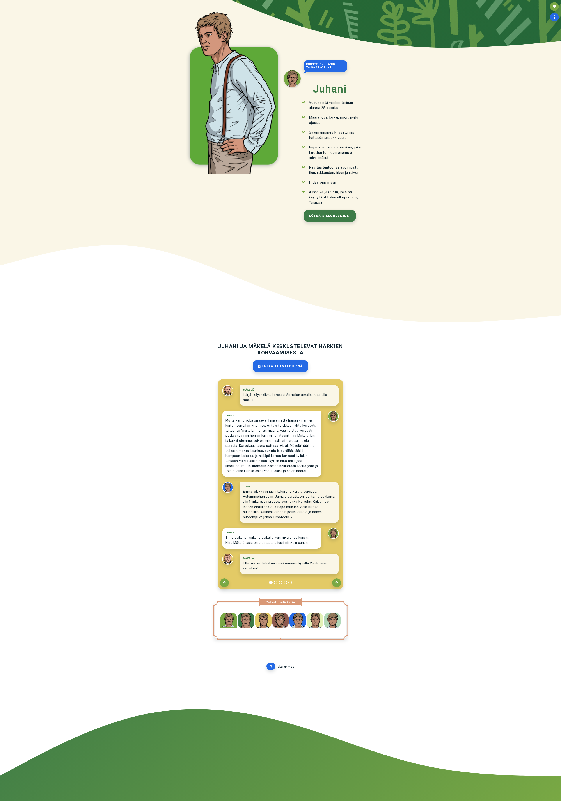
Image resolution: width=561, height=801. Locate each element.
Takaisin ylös (283, 666)
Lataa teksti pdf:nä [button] (282, 366)
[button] (554, 6)
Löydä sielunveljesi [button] (330, 216)
